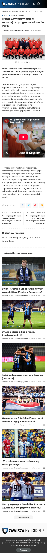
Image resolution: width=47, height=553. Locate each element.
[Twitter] (28, 205)
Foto (7, 326)
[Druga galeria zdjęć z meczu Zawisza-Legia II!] (23, 314)
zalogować (17, 237)
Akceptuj (23, 550)
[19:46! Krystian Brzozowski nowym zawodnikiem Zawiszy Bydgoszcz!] (23, 271)
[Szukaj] (38, 4)
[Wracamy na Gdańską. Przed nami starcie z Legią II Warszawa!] (23, 400)
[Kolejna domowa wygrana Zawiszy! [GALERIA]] (23, 357)
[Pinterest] (35, 205)
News (14, 283)
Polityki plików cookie (27, 545)
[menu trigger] (43, 4)
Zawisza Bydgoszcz (21, 295)
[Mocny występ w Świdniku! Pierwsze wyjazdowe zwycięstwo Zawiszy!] (23, 486)
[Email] (41, 205)
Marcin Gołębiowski (21, 31)
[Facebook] (22, 205)
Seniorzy (23, 283)
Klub (5, 15)
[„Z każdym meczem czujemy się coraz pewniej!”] (23, 443)
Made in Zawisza (17, 15)
